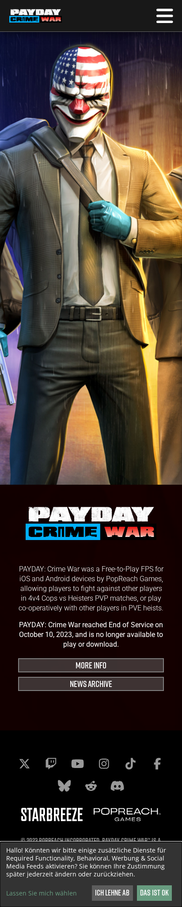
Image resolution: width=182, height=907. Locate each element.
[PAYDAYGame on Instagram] (104, 763)
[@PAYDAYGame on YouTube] (77, 763)
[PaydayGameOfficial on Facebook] (157, 763)
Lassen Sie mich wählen (41, 893)
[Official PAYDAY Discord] (117, 786)
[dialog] (91, 874)
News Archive (91, 684)
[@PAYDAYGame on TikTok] (130, 763)
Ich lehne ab (112, 892)
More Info (91, 665)
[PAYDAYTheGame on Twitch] (51, 763)
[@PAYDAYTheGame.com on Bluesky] (64, 786)
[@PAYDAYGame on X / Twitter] (24, 763)
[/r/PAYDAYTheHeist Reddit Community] (91, 786)
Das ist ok (154, 892)
